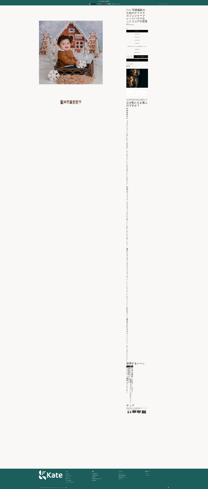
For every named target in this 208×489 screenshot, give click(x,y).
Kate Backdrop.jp (43, 487)
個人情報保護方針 (95, 475)
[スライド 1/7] (61, 102)
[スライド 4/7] (71, 102)
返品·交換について (95, 473)
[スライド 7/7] (80, 102)
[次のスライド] (102, 52)
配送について (68, 478)
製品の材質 (94, 480)
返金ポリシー (55, 487)
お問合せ (67, 473)
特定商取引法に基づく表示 (96, 478)
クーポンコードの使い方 (70, 482)
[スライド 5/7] (74, 102)
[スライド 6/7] (77, 102)
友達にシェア (121, 478)
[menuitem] (100, 4)
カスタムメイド (148, 475)
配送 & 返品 (128, 66)
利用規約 (66, 487)
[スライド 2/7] (64, 102)
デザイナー (147, 473)
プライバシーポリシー (61, 487)
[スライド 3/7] (68, 102)
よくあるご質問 (68, 480)
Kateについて (121, 473)
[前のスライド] (40, 52)
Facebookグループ (69, 475)
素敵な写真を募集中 (122, 475)
